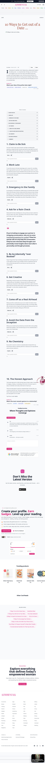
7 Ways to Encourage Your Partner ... (22, 619)
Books (24, 704)
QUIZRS (37, 88)
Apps (31, 8)
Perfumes (19, 8)
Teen (2, 725)
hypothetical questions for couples (17, 237)
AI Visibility (18, 734)
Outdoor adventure (18, 87)
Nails (24, 718)
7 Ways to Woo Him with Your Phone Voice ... (22, 621)
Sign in (23, 533)
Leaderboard (12, 553)
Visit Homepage (22, 684)
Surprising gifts (20, 403)
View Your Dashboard (19, 530)
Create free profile (6, 530)
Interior (24, 713)
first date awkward (32, 613)
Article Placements (33, 734)
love (2, 17)
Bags (15, 8)
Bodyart (13, 704)
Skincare (3, 723)
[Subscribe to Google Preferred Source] (13, 454)
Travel (13, 725)
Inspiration (14, 713)
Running (25, 720)
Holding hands (9, 403)
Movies (9, 8)
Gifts (24, 711)
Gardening (14, 711)
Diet (24, 706)
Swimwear (36, 723)
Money (35, 715)
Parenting (3, 720)
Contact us (3, 734)
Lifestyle (3, 715)
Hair (35, 711)
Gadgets (3, 711)
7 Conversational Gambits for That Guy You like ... (22, 626)
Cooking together (27, 403)
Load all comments (11, 417)
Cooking (3, 706)
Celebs (35, 704)
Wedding (27, 8)
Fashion (2, 708)
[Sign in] (43, 5)
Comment (9, 448)
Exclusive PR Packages (20, 737)
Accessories (3, 701)
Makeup (25, 715)
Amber (9, 67)
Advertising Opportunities (6, 737)
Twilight (2, 8)
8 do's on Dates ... (33, 616)
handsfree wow (31, 611)
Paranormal (36, 718)
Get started (32, 553)
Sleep (13, 723)
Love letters (15, 403)
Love (13, 715)
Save (32, 67)
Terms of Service (4, 739)
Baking (42, 8)
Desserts (14, 706)
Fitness (34, 8)
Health (2, 713)
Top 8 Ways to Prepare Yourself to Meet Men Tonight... (22, 624)
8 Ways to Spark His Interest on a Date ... (17, 616)
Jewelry (23, 8)
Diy (12, 8)
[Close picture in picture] (32, 755)
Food (6, 8)
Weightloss (3, 727)
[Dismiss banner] (37, 453)
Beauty (38, 8)
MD (18, 67)
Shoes (35, 720)
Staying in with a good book (32, 87)
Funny (35, 708)
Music (13, 718)
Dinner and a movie (10, 87)
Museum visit (24, 87)
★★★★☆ (42, 17)
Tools (13, 727)
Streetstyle (25, 723)
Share (36, 67)
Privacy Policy (32, 737)
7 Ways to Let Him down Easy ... (18, 611)
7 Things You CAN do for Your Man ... (17, 613)
